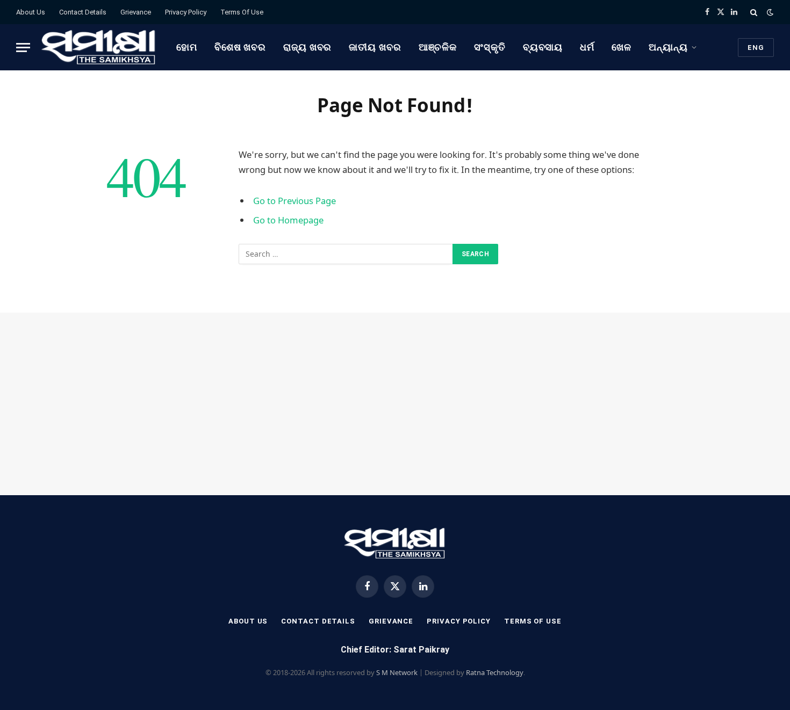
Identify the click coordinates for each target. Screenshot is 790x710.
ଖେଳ (621, 47)
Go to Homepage (288, 220)
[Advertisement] (395, 404)
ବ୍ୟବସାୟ (543, 47)
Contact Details (82, 12)
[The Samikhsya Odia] (99, 47)
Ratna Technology (494, 672)
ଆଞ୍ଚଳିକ (438, 47)
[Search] (753, 12)
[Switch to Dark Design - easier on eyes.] (769, 12)
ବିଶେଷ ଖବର (240, 47)
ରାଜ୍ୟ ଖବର (307, 47)
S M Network (397, 672)
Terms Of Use (241, 12)
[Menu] (23, 47)
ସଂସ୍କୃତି (490, 47)
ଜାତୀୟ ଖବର (375, 47)
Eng (756, 48)
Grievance (135, 12)
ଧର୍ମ (587, 47)
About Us (30, 12)
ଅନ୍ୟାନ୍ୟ (668, 47)
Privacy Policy (185, 12)
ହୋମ (186, 47)
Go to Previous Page (294, 200)
